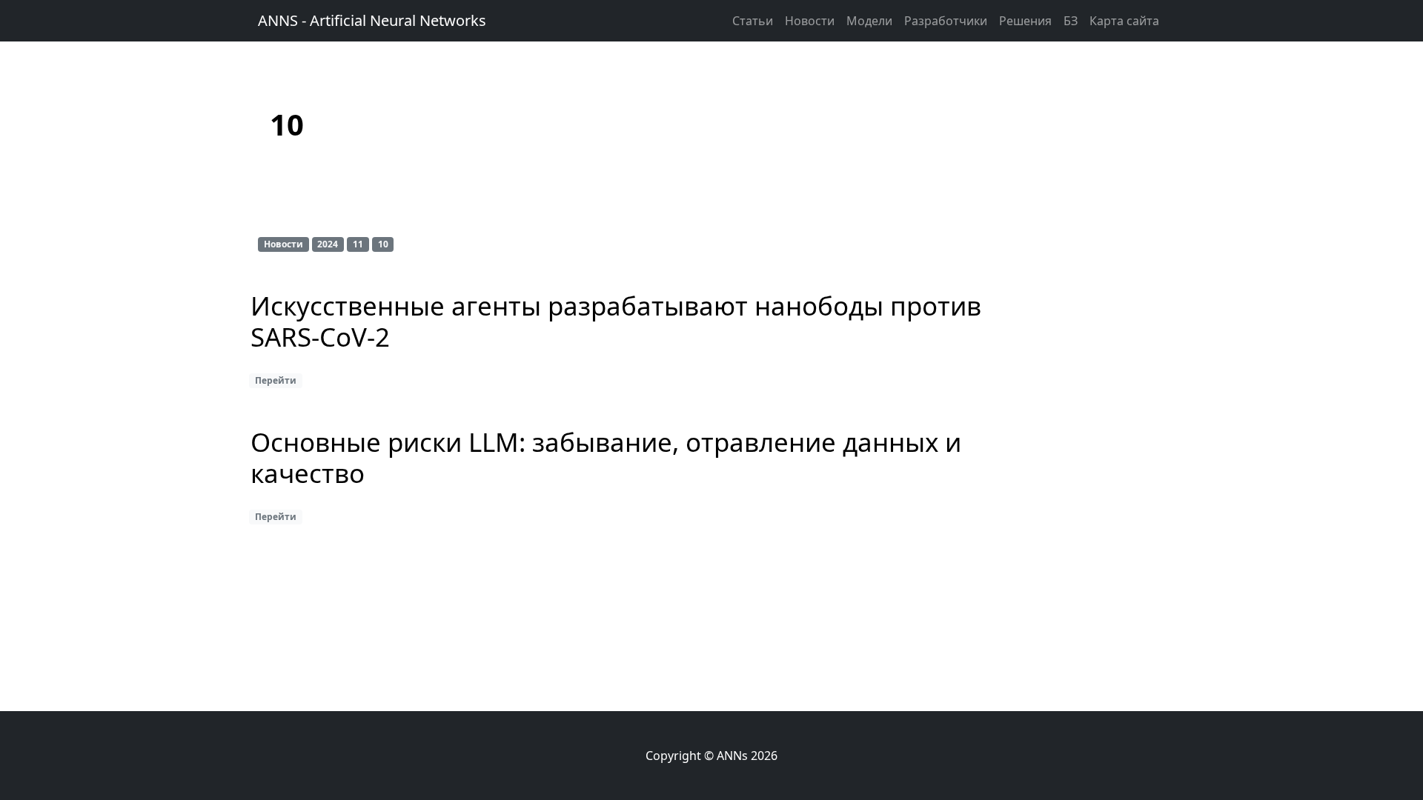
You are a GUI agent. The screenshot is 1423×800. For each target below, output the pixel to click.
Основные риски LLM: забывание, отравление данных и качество (606, 458)
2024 (327, 244)
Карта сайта (1124, 21)
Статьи (752, 21)
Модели (869, 21)
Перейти (275, 380)
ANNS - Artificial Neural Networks (372, 20)
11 (358, 244)
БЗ (1071, 21)
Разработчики (945, 21)
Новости (810, 21)
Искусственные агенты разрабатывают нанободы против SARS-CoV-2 (616, 322)
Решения (1025, 21)
